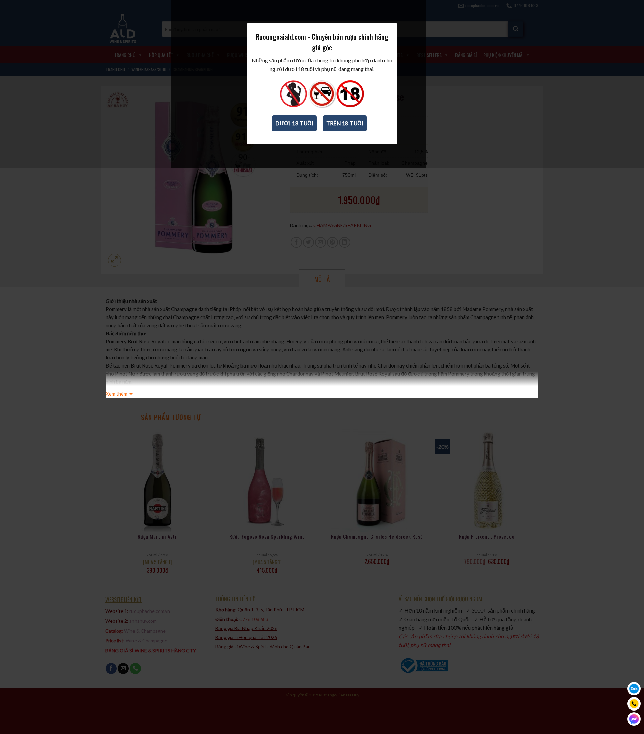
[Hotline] (634, 704)
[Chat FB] (634, 719)
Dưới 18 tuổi (294, 123)
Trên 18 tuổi (345, 123)
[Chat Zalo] (634, 688)
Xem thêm (116, 394)
